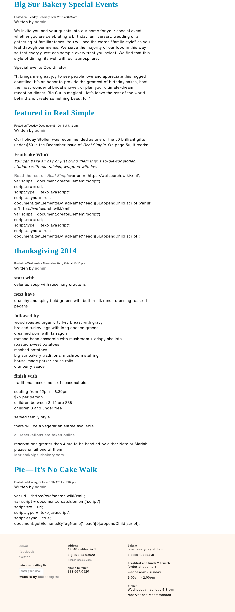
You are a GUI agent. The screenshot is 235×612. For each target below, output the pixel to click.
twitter (24, 557)
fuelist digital (48, 577)
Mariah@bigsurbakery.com (39, 455)
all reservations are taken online (44, 435)
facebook (26, 552)
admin (40, 22)
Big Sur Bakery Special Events (66, 4)
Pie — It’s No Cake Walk (55, 469)
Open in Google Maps (80, 560)
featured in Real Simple (54, 113)
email (23, 546)
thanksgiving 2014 (45, 250)
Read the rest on (42, 176)
